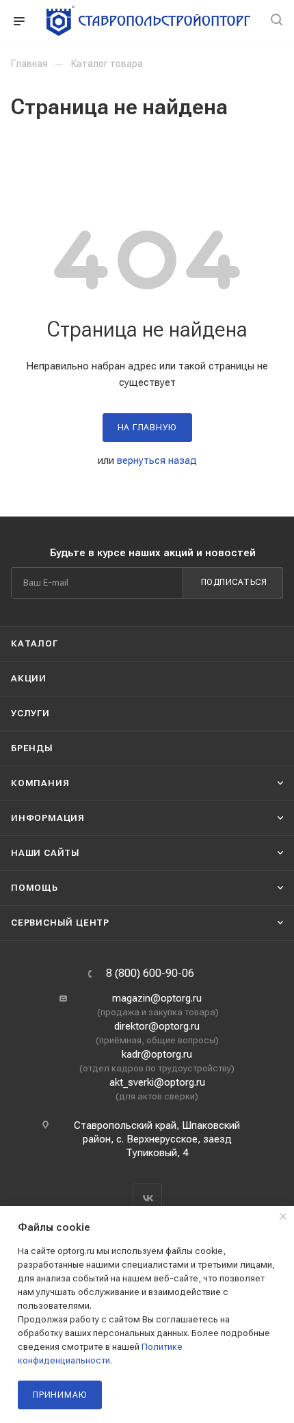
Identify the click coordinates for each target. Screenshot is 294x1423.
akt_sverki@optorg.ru (157, 1082)
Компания (40, 783)
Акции (28, 678)
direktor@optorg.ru (157, 1026)
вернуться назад (157, 460)
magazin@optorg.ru (157, 998)
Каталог (34, 643)
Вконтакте (147, 1198)
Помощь (34, 888)
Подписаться (234, 582)
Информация (48, 818)
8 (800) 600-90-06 (150, 973)
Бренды (32, 748)
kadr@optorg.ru (157, 1054)
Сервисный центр (60, 922)
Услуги (30, 713)
